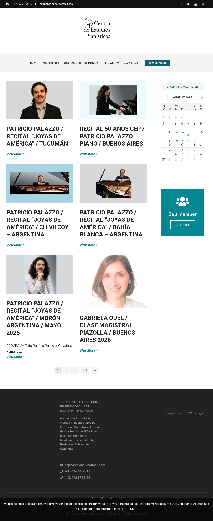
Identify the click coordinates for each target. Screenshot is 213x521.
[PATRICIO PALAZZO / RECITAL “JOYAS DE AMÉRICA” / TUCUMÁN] (39, 100)
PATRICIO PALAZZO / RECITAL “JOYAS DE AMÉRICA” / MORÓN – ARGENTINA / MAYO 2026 (35, 318)
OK (132, 509)
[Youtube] (195, 4)
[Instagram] (203, 4)
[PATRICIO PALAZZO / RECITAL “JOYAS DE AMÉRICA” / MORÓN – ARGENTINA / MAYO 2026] (39, 274)
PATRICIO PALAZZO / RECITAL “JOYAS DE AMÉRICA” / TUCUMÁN (37, 136)
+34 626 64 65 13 (21, 3)
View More (21, 154)
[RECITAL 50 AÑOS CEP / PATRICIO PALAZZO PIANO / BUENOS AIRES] (113, 100)
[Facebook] (181, 4)
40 (86, 369)
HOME (33, 62)
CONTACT (131, 62)
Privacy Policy (173, 413)
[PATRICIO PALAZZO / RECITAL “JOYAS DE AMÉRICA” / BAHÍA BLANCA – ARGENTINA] (113, 183)
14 (189, 132)
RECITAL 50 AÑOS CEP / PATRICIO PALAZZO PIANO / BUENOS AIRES (112, 136)
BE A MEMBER (157, 62)
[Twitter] (188, 4)
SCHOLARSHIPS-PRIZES (81, 62)
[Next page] (95, 370)
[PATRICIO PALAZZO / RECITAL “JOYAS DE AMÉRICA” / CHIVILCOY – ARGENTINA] (39, 183)
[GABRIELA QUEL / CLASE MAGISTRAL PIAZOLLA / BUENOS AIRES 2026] (113, 281)
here (120, 508)
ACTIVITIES (51, 62)
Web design (196, 413)
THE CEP (109, 62)
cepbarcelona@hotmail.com (56, 3)
